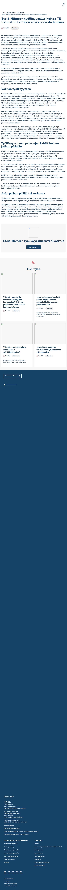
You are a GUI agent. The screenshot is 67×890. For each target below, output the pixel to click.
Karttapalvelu (38, 850)
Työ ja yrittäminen (9, 859)
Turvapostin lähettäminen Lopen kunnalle (16, 834)
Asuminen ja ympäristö (10, 843)
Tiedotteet (20, 13)
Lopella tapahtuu (39, 856)
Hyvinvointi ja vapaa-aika (11, 853)
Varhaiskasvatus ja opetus (11, 850)
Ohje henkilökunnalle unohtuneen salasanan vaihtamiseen (21, 831)
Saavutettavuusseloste (10, 883)
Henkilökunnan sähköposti (11, 828)
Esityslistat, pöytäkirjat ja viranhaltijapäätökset (48, 847)
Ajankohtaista (10, 13)
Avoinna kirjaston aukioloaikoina (13, 817)
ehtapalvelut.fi (33, 247)
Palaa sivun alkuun (11, 376)
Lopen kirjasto (38, 853)
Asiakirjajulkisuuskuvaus (10, 886)
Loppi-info (37, 859)
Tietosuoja (7, 881)
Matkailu (6, 862)
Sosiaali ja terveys (9, 847)
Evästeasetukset (8, 878)
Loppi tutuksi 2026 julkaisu (41, 862)
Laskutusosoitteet (9, 825)
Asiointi (36, 843)
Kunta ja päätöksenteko (11, 856)
